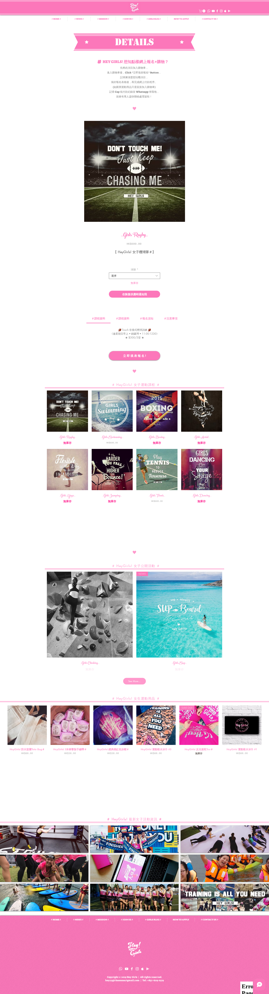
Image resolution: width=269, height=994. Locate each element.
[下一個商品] (267, 725)
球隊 (134, 269)
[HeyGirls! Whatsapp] (120, 968)
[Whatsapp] (208, 11)
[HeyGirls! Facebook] (217, 11)
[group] (134, 730)
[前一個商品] (2, 725)
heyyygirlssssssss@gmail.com (122, 980)
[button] (202, 11)
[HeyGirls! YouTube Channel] (213, 11)
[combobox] (134, 276)
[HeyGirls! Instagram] (221, 11)
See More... (134, 681)
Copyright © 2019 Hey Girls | (123, 977)
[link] (98, 318)
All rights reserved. (151, 977)
